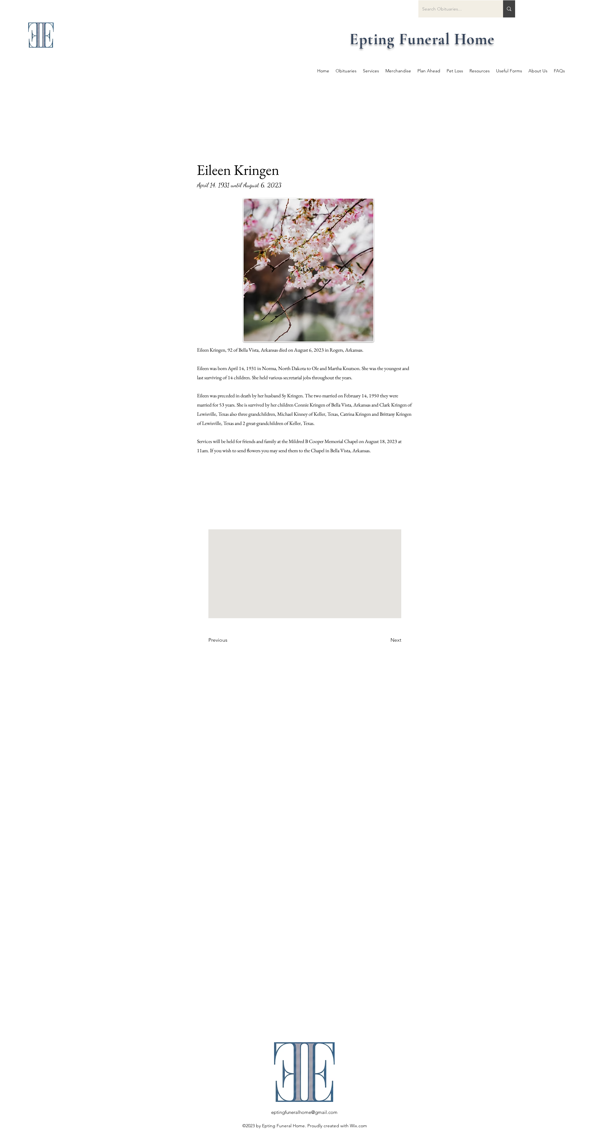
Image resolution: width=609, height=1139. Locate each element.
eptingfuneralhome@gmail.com (304, 1112)
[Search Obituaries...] (509, 8)
